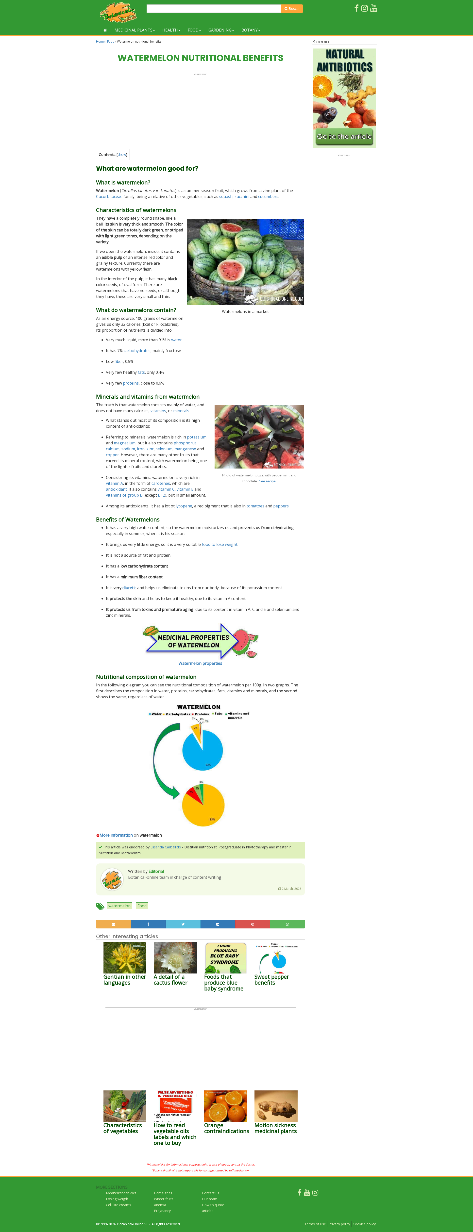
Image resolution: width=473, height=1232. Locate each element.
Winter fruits (163, 1199)
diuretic (129, 587)
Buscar (294, 8)
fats (141, 372)
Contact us (210, 1193)
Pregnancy (162, 1210)
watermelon (119, 905)
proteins (131, 383)
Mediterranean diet (121, 1193)
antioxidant (116, 489)
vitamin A (114, 483)
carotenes (161, 483)
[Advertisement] (200, 109)
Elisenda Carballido (166, 847)
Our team (209, 1199)
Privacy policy (339, 1224)
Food (193, 30)
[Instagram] (315, 1193)
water (176, 339)
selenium (164, 449)
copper (112, 454)
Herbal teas (163, 1193)
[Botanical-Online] (119, 12)
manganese (185, 449)
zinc (150, 449)
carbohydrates (137, 350)
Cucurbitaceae (109, 196)
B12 (161, 495)
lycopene (184, 506)
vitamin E (185, 489)
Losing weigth (117, 1199)
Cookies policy (364, 1224)
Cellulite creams (118, 1204)
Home (100, 41)
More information (116, 835)
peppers (281, 506)
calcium (112, 449)
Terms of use (315, 1224)
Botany (249, 30)
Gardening (220, 30)
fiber (119, 361)
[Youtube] (307, 1193)
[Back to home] (105, 30)
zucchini (242, 196)
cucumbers (268, 196)
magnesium (124, 443)
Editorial (156, 871)
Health (170, 30)
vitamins (158, 410)
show (122, 154)
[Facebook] (300, 1193)
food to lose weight (219, 544)
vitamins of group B (124, 495)
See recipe (267, 481)
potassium (196, 437)
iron (141, 449)
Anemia (160, 1204)
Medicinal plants (133, 30)
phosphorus (185, 443)
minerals (181, 410)
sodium (128, 449)
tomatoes (255, 506)
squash (226, 196)
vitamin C (166, 489)
